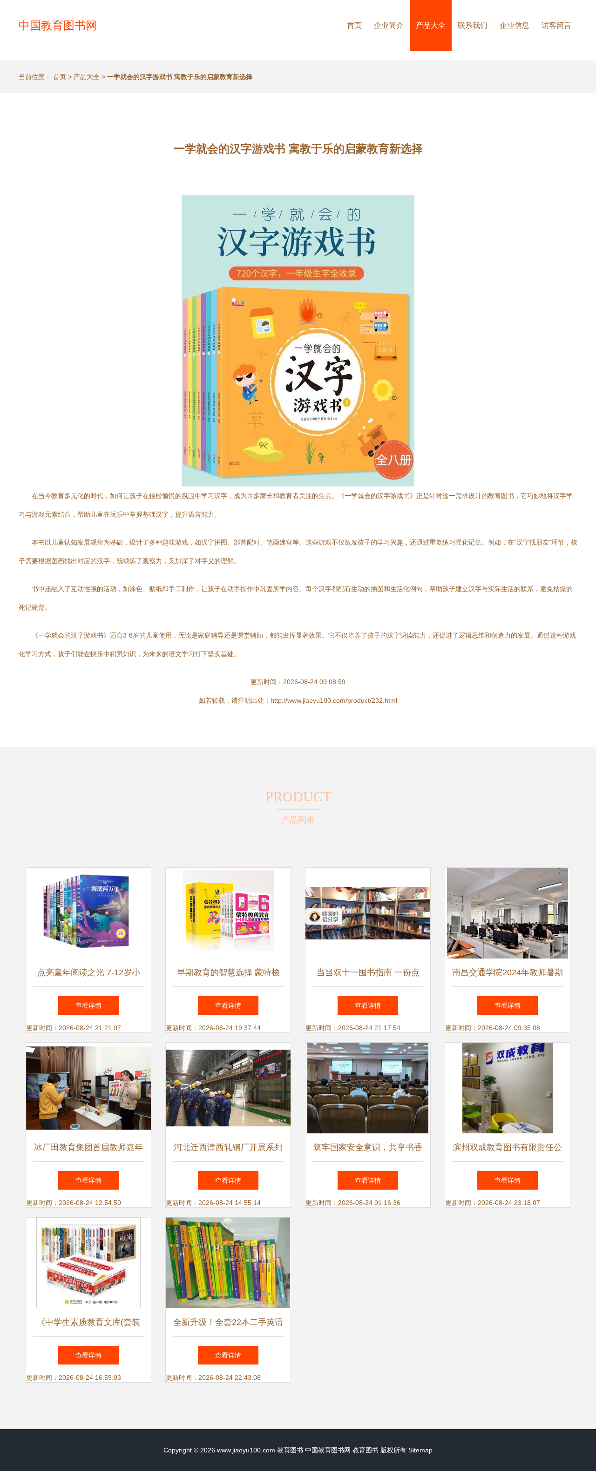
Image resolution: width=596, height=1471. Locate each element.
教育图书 (290, 1450)
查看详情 (88, 1005)
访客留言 (556, 25)
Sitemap (420, 1450)
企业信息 (514, 25)
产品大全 (431, 25)
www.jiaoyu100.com (246, 1450)
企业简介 (389, 25)
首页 (354, 25)
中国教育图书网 (58, 25)
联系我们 (473, 25)
